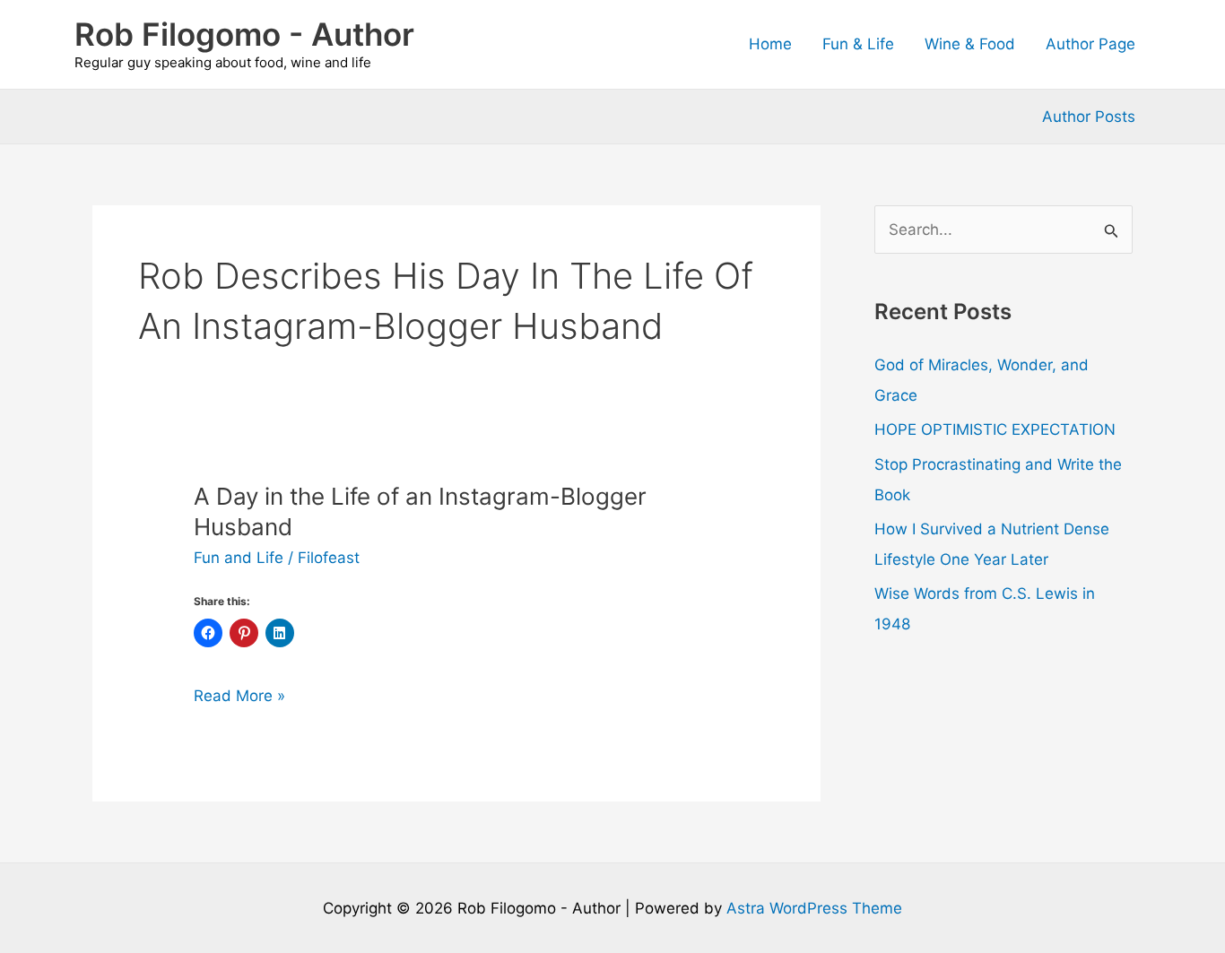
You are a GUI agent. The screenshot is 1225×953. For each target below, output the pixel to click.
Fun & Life (858, 44)
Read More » (239, 697)
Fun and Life (238, 558)
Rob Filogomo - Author (244, 34)
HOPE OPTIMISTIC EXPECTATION (995, 429)
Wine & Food (970, 44)
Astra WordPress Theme (814, 908)
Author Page (1090, 44)
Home (770, 44)
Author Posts (1088, 117)
